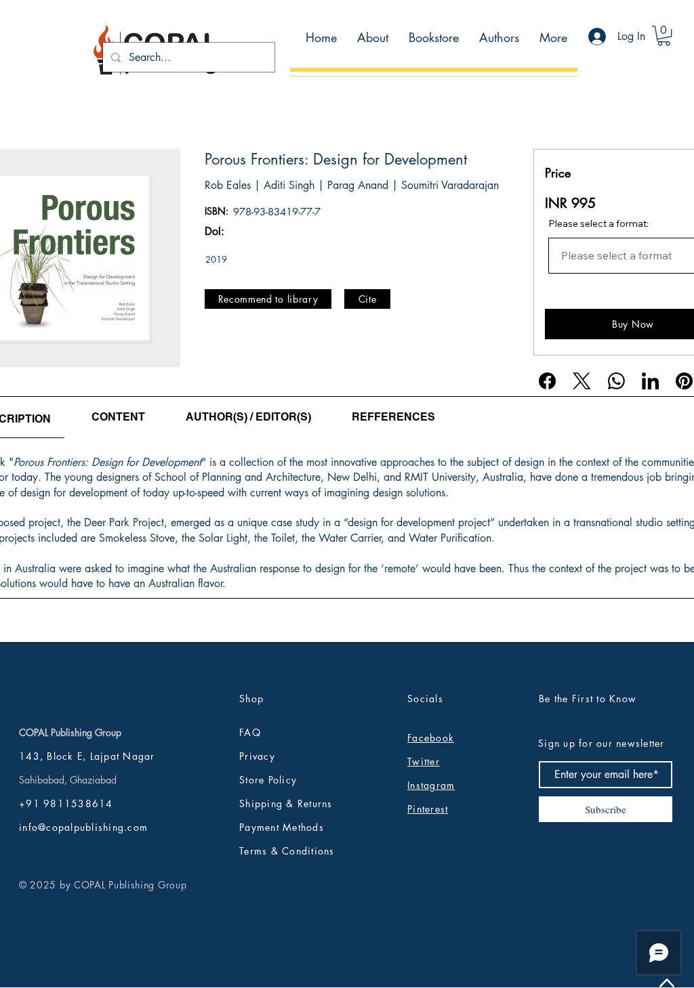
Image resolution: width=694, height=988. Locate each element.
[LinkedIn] (650, 380)
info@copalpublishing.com (83, 827)
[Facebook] (547, 380)
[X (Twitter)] (582, 380)
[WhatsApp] (616, 380)
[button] (664, 35)
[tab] (118, 417)
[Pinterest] (684, 380)
